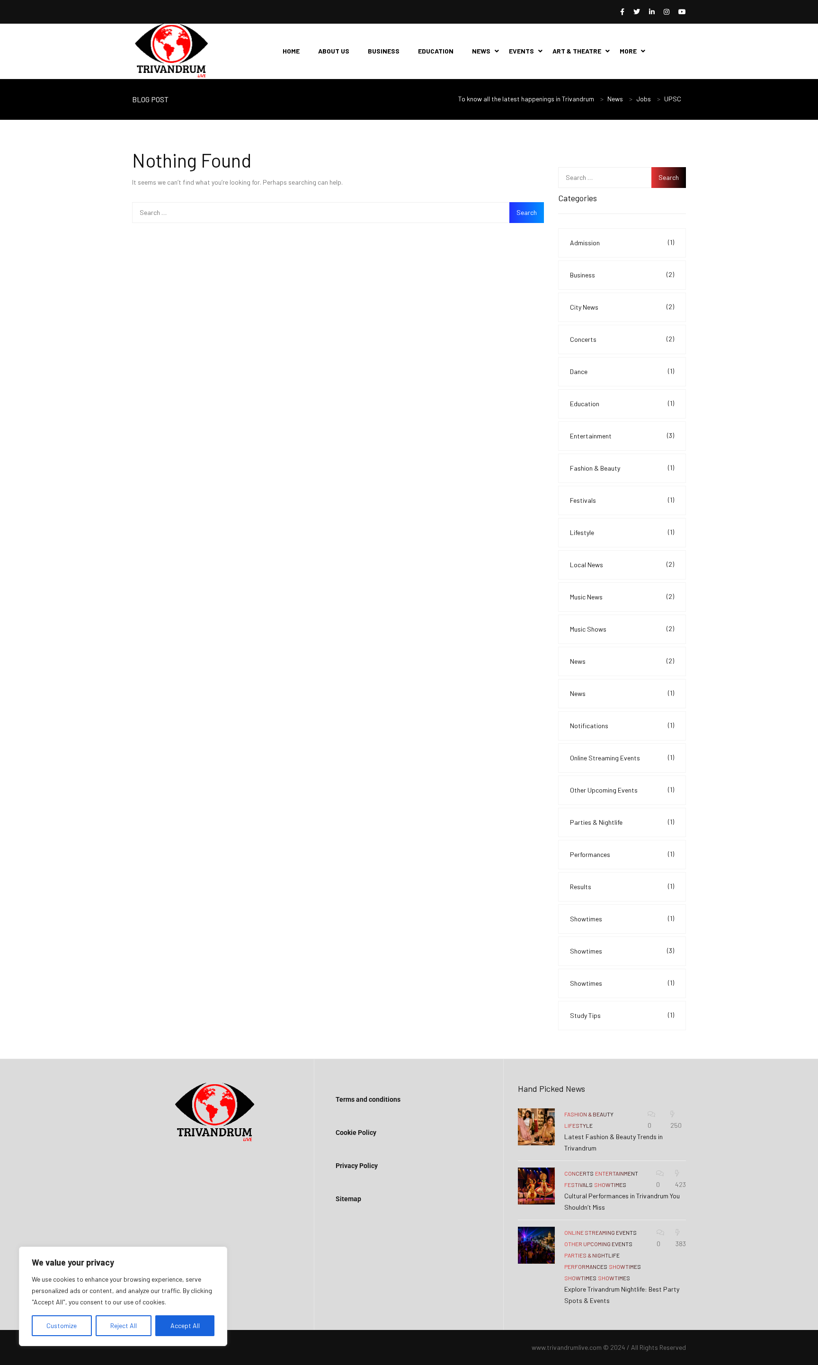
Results (622, 886)
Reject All (123, 1325)
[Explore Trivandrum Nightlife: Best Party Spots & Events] (536, 1245)
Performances (622, 854)
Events (521, 51)
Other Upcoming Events (622, 789)
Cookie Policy (356, 1132)
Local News (622, 564)
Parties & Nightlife (622, 822)
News (481, 51)
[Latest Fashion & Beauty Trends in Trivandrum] (536, 1126)
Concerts (622, 339)
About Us (333, 51)
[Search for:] (338, 212)
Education (435, 51)
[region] (123, 1296)
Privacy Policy (357, 1165)
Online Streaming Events (622, 757)
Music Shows (622, 629)
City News (622, 307)
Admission (622, 242)
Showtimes (622, 918)
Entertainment (622, 435)
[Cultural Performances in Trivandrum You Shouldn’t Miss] (536, 1186)
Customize (61, 1325)
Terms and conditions (368, 1099)
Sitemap (348, 1199)
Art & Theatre (576, 51)
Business (384, 51)
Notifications (622, 725)
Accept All (185, 1325)
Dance (622, 371)
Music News (622, 596)
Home (291, 51)
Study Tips (622, 1015)
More (628, 51)
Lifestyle (622, 532)
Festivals (622, 500)
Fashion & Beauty (622, 468)
